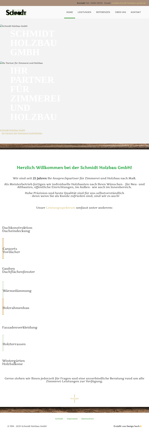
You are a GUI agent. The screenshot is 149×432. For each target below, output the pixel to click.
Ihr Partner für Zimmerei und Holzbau (22, 133)
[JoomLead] (16, 12)
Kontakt (59, 419)
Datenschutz (87, 419)
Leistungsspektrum (60, 207)
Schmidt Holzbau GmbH (12, 130)
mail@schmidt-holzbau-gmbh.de (128, 3)
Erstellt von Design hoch (128, 426)
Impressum (72, 419)
